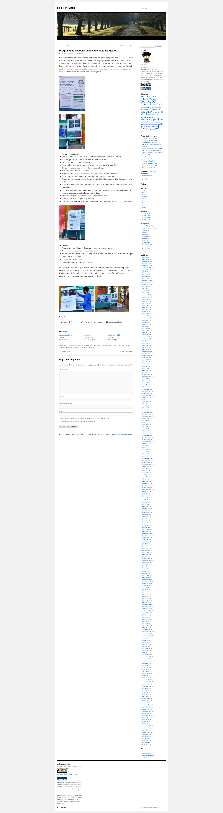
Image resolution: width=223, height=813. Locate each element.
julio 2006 (145, 665)
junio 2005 (145, 692)
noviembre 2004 (146, 707)
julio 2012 (145, 519)
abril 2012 (145, 525)
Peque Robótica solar (148, 180)
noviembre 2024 (146, 282)
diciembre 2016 (146, 412)
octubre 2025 (146, 265)
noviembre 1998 (146, 730)
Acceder (144, 751)
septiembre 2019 (146, 358)
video (153, 129)
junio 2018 (145, 381)
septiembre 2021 (146, 318)
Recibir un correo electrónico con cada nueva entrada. (78, 422)
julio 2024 (145, 286)
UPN (143, 129)
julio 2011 (145, 544)
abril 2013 (145, 500)
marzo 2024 (145, 291)
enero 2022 (145, 316)
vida (149, 129)
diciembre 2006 (146, 655)
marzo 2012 (145, 527)
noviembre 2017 (146, 391)
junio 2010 (145, 567)
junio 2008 (145, 617)
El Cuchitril (66, 7)
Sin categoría (145, 245)
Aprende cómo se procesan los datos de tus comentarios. (112, 434)
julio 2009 (145, 590)
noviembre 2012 (146, 510)
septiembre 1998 (146, 734)
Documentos (69, 38)
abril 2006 (145, 671)
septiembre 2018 (146, 376)
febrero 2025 (145, 278)
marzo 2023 (145, 303)
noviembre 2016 (146, 414)
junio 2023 (145, 299)
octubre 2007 (146, 634)
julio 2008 (145, 615)
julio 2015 (145, 445)
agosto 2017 (145, 397)
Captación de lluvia (65, 335)
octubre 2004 (146, 709)
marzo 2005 (145, 698)
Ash (143, 190)
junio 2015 (145, 447)
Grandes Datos (65, 46)
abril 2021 (145, 326)
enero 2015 (145, 456)
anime (145, 96)
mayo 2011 (145, 548)
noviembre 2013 (146, 485)
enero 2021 (145, 332)
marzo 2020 (145, 347)
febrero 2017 (145, 408)
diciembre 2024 (146, 280)
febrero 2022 (145, 314)
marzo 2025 (145, 276)
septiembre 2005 (146, 686)
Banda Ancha (153, 97)
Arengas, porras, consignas (149, 178)
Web (60, 411)
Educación (128, 345)
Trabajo (144, 249)
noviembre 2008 (146, 606)
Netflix (150, 114)
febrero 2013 (145, 504)
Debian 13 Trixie (152, 163)
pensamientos (148, 116)
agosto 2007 (145, 638)
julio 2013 (145, 493)
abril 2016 (145, 427)
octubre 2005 (146, 684)
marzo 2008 (145, 623)
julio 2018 (145, 378)
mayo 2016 (145, 424)
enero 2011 (145, 554)
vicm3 (81, 53)
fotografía (146, 107)
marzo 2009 (145, 598)
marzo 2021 (145, 328)
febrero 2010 (145, 575)
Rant (161, 119)
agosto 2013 (145, 491)
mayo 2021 (145, 324)
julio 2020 (145, 341)
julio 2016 (145, 420)
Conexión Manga (147, 176)
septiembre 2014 (146, 464)
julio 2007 (145, 640)
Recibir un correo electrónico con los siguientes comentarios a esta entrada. (85, 418)
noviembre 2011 (146, 535)
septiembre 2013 (146, 489)
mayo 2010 (145, 569)
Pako (143, 205)
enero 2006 (145, 678)
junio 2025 (145, 274)
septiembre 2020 (146, 339)
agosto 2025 (145, 270)
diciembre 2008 (146, 604)
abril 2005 (145, 696)
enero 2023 (145, 307)
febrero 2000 (145, 724)
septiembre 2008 (146, 611)
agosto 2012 (145, 516)
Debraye (84, 345)
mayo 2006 (145, 669)
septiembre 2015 (146, 441)
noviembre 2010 (146, 556)
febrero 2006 (145, 675)
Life (143, 111)
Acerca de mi (89, 38)
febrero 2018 (145, 387)
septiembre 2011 (146, 539)
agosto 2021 (145, 320)
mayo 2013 (145, 498)
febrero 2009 (145, 600)
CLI (142, 98)
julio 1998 (145, 738)
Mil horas (87, 335)
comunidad (108, 345)
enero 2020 (145, 349)
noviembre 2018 (146, 372)
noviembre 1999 (146, 726)
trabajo (156, 126)
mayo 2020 (145, 345)
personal (62, 347)
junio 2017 (145, 399)
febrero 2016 (145, 431)
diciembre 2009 (146, 579)
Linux (149, 111)
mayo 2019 (145, 364)
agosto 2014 (145, 466)
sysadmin (144, 127)
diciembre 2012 (146, 508)
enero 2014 (145, 481)
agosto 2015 (145, 443)
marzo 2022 (145, 311)
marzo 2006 (145, 673)
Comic (144, 230)
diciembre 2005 (146, 680)
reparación (157, 122)
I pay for (150, 157)
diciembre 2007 (146, 629)
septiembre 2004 (146, 711)
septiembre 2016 (146, 416)
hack (153, 107)
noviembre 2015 (146, 437)
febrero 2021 (145, 330)
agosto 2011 (145, 542)
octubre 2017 (146, 393)
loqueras (155, 112)
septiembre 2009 (146, 586)
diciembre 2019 (146, 351)
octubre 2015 (146, 439)
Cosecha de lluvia (118, 345)
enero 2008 (145, 627)
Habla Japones (146, 215)
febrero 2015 (145, 454)
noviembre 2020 (146, 334)
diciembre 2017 (146, 389)
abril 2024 (145, 288)
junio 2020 (145, 343)
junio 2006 (145, 667)
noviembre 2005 (146, 682)
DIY (154, 101)
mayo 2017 (145, 401)
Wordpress (143, 131)
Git (150, 107)
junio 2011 (145, 546)
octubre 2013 (146, 487)
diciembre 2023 (146, 295)
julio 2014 (145, 468)
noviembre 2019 (146, 353)
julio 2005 (145, 690)
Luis (143, 194)
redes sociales (145, 122)
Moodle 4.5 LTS (152, 138)
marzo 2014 (145, 477)
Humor (143, 109)
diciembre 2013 (146, 483)
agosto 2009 (145, 588)
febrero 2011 (145, 552)
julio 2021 (145, 322)
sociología (150, 124)
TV (162, 127)
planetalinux (145, 242)
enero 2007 (145, 652)
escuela (158, 104)
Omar (144, 201)
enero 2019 (145, 370)
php (151, 120)
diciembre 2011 (146, 533)
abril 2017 (145, 404)
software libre (158, 124)
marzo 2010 (145, 573)
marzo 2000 (145, 721)
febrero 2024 (145, 293)
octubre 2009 (146, 583)
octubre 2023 (146, 297)
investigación (156, 109)
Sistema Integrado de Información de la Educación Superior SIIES (152, 153)
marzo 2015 (145, 452)
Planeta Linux (146, 219)
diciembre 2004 (146, 705)
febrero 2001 (145, 717)
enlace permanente (89, 347)
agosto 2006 (145, 663)
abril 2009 (145, 596)
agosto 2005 (145, 688)
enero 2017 (145, 410)
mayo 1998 (145, 740)
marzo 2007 (145, 648)
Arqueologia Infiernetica (149, 228)
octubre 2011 (146, 537)
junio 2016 (145, 422)
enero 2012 (145, 531)
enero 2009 (145, 602)
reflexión (151, 122)
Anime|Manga (146, 226)
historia (158, 106)
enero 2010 (145, 577)
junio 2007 (145, 642)
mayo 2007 (145, 644)
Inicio (61, 38)
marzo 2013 (145, 502)
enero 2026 (145, 259)
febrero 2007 (145, 650)
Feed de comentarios (148, 755)
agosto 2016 (145, 418)
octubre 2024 (146, 284)
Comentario (63, 369)
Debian (152, 98)
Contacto (79, 38)
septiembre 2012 (146, 514)
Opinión (155, 114)
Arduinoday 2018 (114, 335)
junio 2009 (145, 592)
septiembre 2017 (146, 395)
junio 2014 (145, 470)
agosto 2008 (145, 613)
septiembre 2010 (146, 560)
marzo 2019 (145, 366)
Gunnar (144, 140)
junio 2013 (145, 496)
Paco (143, 203)
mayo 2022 (145, 309)
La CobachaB (146, 217)
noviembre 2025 (146, 263)
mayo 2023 (145, 301)
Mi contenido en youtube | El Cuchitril (152, 142)
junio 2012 (145, 521)
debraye (146, 101)
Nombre (62, 396)
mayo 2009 (145, 594)
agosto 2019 (145, 360)
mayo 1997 (145, 744)
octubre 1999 (146, 728)
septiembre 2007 (146, 636)
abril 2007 (145, 646)
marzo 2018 (145, 385)
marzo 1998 (145, 742)
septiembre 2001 (146, 715)
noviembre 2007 (146, 632)
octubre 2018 (146, 374)
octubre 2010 (146, 558)
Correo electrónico (65, 404)
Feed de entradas (147, 753)
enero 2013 (145, 506)
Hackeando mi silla (127, 46)
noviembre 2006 (146, 657)
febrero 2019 (145, 368)
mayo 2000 (145, 719)
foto (142, 107)
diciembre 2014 (146, 458)
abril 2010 (145, 571)
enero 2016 (145, 433)
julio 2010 (145, 565)
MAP (144, 199)
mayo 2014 (145, 473)
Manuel (144, 196)
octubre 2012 (146, 512)
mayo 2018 (145, 383)
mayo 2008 (145, 619)
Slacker (144, 207)
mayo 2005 (145, 694)
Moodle (144, 114)
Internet (149, 109)
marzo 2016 (145, 429)
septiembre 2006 (146, 661)
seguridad (144, 124)
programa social (71, 347)
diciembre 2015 (146, 435)
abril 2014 (145, 475)
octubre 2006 (146, 659)
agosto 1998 (145, 736)
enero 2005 (145, 703)
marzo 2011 (145, 550)
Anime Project (146, 213)
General (89, 345)
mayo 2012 (145, 523)
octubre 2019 (146, 355)
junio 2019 (145, 362)
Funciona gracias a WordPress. (151, 807)
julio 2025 (145, 272)
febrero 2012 (145, 529)
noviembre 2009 (146, 581)
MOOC (160, 112)
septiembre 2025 (146, 268)
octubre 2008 (146, 609)
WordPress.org (146, 757)
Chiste (159, 97)
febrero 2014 (145, 479)
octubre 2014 (146, 462)
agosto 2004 (145, 713)
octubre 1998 (146, 732)
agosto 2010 (145, 562)
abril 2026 (145, 257)
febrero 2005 (145, 701)
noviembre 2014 (146, 460)
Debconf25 (151, 161)
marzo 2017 (145, 406)
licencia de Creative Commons (149, 69)
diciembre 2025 (146, 261)
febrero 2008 (145, 625)
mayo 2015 (145, 450)
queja (155, 119)
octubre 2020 (146, 337)
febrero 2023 (145, 305)
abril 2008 (145, 621)
